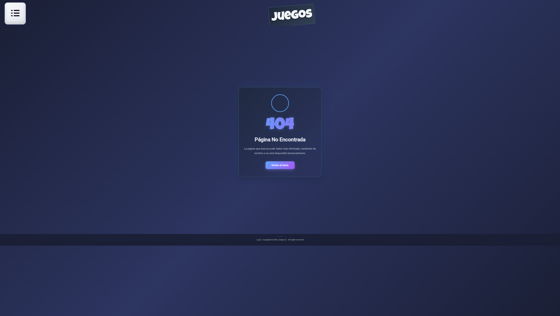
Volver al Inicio (280, 165)
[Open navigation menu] (15, 13)
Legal (258, 240)
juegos (292, 16)
